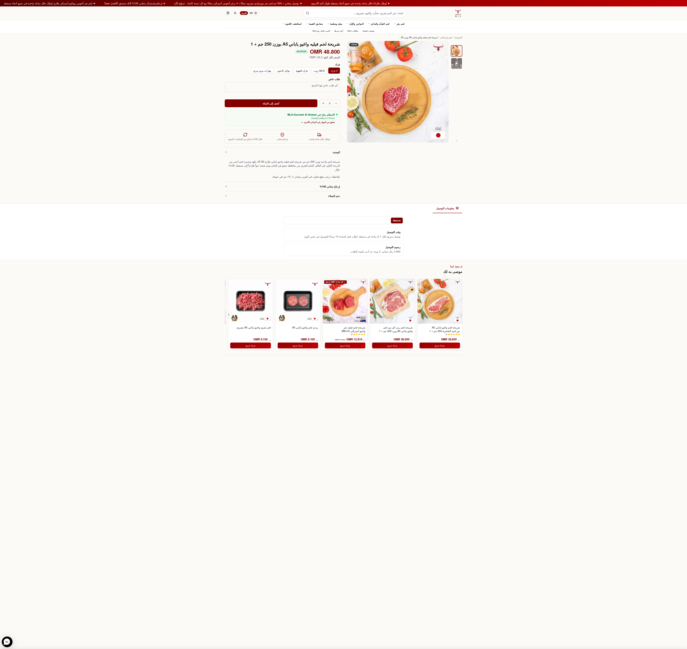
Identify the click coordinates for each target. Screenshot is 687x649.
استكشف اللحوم (293, 23)
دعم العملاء (334, 196)
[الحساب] (235, 13)
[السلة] (228, 13)
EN (251, 13)
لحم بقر (401, 23)
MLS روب (319, 70)
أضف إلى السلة (271, 103)
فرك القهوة (302, 70)
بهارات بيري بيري (262, 70)
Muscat (397, 220)
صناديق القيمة (316, 23)
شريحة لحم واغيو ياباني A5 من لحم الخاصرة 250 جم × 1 (444, 329)
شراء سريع (440, 345)
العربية (244, 13)
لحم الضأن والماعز (380, 23)
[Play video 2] (456, 63)
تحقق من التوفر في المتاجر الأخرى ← (318, 122)
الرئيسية (458, 37)
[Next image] (456, 140)
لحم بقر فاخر (446, 37)
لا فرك (334, 70)
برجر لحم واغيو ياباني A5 (305, 327)
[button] (7, 641)
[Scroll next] (228, 314)
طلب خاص (334, 79)
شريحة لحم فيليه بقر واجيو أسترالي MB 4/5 (353, 329)
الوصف (336, 152)
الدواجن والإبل (356, 23)
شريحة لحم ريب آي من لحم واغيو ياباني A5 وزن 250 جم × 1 (396, 329)
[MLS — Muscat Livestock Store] (458, 13)
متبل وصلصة (336, 23)
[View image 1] (456, 51)
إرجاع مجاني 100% (330, 186)
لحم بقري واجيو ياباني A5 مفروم (254, 327)
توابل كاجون (283, 70)
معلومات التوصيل (445, 208)
